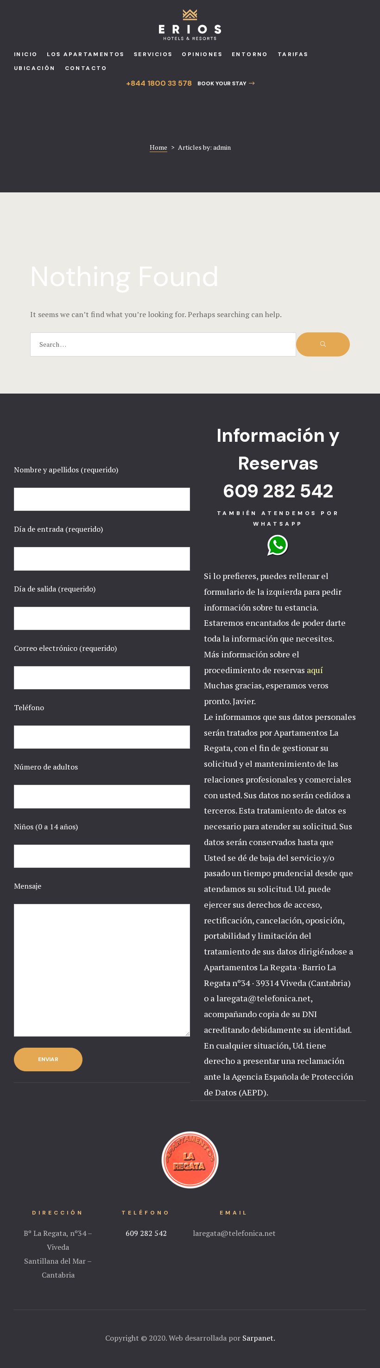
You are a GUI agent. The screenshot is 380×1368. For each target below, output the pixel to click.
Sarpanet (257, 1338)
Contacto (86, 68)
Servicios (153, 54)
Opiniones (202, 54)
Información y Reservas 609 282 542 (278, 463)
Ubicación (35, 68)
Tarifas (293, 54)
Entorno (250, 54)
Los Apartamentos (85, 54)
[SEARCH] (323, 344)
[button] (225, 83)
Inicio (26, 54)
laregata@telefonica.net (234, 1233)
